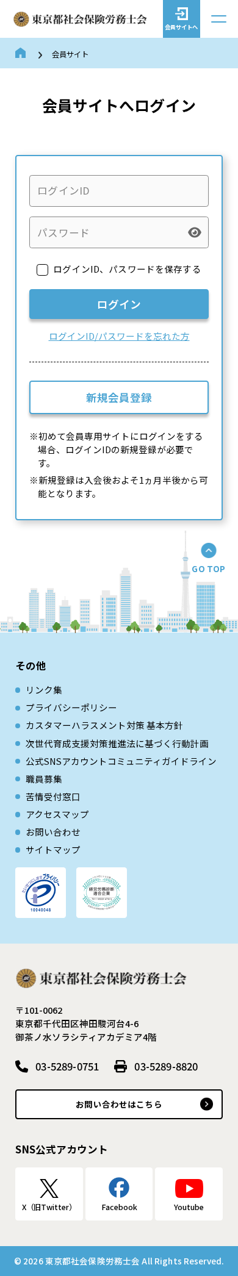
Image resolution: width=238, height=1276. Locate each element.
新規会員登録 (119, 397)
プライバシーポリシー (71, 707)
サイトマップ (53, 849)
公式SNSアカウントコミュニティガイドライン (121, 760)
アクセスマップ (57, 814)
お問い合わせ (53, 831)
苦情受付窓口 (53, 796)
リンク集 (44, 689)
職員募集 (44, 778)
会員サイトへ (181, 27)
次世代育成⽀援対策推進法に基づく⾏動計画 (117, 743)
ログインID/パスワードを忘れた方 (119, 335)
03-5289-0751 (67, 1066)
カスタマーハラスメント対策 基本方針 (104, 725)
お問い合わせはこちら (119, 1104)
